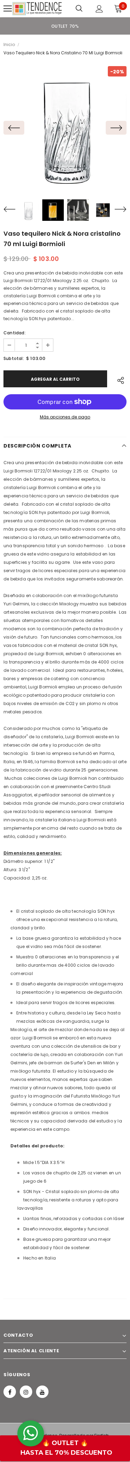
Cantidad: (14, 333)
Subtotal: (13, 358)
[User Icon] (99, 8)
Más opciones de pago (65, 417)
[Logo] (37, 9)
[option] (65, 26)
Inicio (9, 44)
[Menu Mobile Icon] (7, 8)
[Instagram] (26, 1392)
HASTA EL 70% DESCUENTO (66, 1452)
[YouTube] (42, 1392)
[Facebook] (9, 1392)
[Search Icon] (79, 8)
